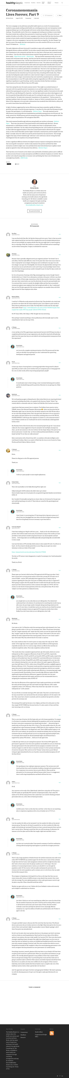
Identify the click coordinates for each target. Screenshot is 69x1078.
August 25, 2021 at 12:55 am (16, 819)
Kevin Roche (10, 18)
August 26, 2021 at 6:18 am (15, 854)
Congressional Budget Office (41, 1035)
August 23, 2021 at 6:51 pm (16, 450)
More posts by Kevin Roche (34, 211)
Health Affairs (39, 1032)
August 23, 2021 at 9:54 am (16, 255)
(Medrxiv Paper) (37, 111)
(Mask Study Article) (20, 56)
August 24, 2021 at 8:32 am (16, 528)
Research (23, 1037)
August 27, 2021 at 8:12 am (15, 919)
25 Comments (48, 15)
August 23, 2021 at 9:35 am (16, 234)
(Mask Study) (30, 56)
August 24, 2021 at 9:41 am (15, 619)
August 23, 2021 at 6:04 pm (16, 395)
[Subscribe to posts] (52, 1036)
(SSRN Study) (24, 158)
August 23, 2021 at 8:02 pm (16, 483)
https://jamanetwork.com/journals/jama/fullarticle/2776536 (29, 552)
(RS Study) (22, 44)
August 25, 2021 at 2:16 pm (20, 762)
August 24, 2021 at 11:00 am (16, 715)
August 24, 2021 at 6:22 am (20, 471)
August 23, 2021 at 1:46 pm (16, 363)
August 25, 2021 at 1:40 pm (20, 805)
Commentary (28, 18)
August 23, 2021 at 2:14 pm (20, 346)
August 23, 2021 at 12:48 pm (16, 328)
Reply (60, 234)
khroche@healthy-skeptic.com (34, 205)
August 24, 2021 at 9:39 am (20, 597)
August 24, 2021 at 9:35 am (16, 570)
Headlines (23, 1035)
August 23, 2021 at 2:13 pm (20, 379)
